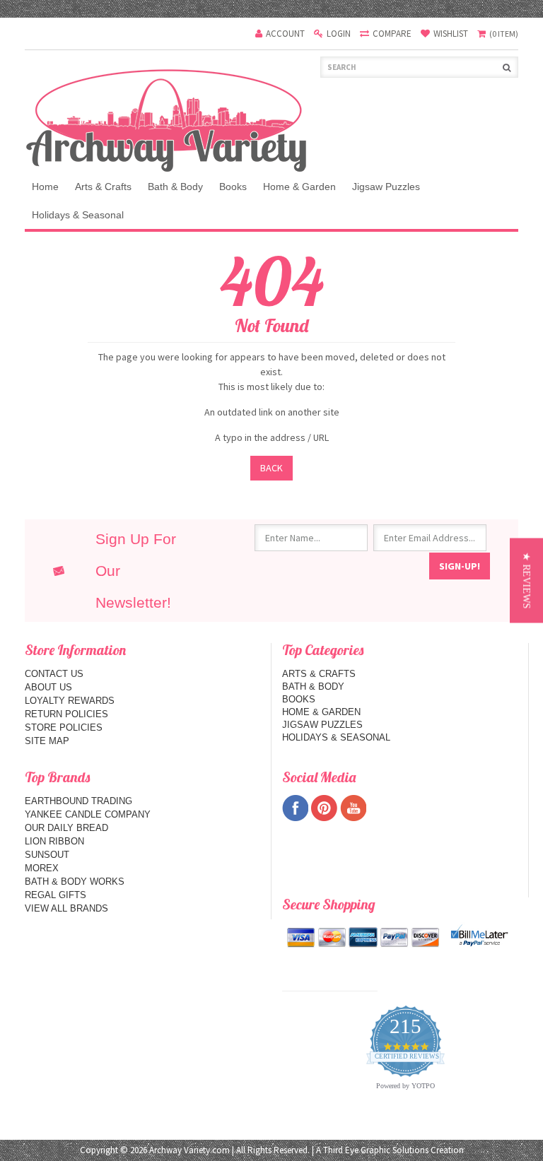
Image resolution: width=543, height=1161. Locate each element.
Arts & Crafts (103, 186)
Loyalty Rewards (70, 700)
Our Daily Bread (66, 828)
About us (48, 687)
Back (271, 467)
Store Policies (64, 727)
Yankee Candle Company (88, 814)
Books (233, 186)
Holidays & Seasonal (78, 214)
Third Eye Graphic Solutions (375, 1150)
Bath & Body (175, 186)
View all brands (66, 908)
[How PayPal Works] (479, 935)
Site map (47, 741)
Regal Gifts (55, 895)
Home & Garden (299, 186)
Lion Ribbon (54, 841)
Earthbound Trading (78, 801)
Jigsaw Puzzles (386, 186)
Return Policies (66, 714)
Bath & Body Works (74, 881)
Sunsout (47, 854)
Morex (42, 868)
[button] (526, 580)
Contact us (54, 673)
